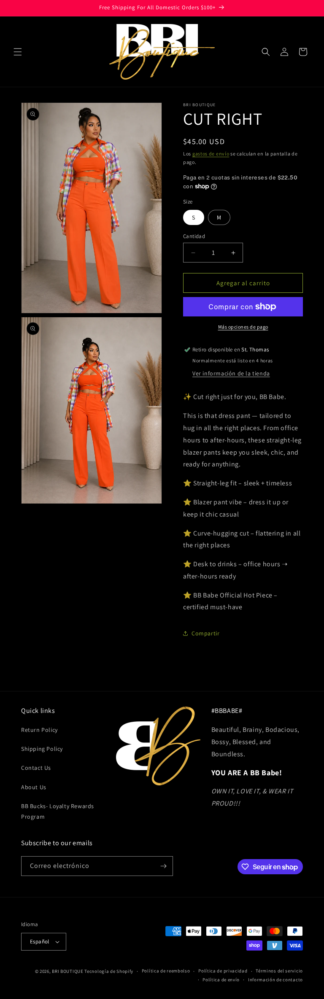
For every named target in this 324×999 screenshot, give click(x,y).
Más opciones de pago (243, 327)
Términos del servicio (279, 971)
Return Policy (39, 730)
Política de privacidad (222, 971)
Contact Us (36, 767)
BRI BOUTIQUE (67, 971)
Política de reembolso (166, 971)
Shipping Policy (42, 749)
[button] (17, 52)
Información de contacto (275, 980)
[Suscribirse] (163, 866)
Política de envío (221, 980)
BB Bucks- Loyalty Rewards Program (57, 811)
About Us (33, 787)
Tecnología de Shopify (108, 971)
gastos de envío (211, 153)
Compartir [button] (205, 633)
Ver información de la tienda (231, 373)
